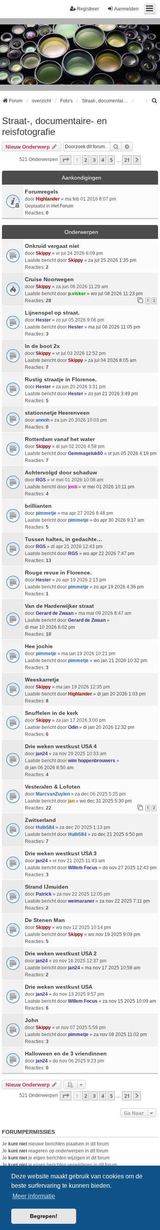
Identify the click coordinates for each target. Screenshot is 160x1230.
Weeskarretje (42, 679)
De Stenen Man (45, 920)
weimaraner (81, 901)
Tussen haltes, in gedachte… (63, 539)
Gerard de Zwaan (54, 613)
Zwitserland (40, 820)
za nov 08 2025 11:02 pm (120, 1034)
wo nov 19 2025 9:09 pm (114, 934)
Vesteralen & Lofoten (52, 787)
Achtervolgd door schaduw (61, 472)
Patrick (44, 894)
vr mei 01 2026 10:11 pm (108, 487)
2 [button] (85, 159)
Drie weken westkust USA (58, 987)
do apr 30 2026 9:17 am (119, 520)
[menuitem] (154, 100)
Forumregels (41, 192)
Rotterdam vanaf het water (60, 439)
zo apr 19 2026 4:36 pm (119, 587)
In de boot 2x (42, 346)
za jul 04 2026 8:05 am (112, 360)
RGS (41, 480)
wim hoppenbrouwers (91, 760)
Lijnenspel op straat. (52, 313)
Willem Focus (82, 867)
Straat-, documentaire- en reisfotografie (54, 126)
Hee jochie (39, 646)
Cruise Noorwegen (49, 279)
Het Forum (62, 206)
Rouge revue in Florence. (58, 572)
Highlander (48, 199)
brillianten (38, 506)
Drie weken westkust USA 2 (61, 953)
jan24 (42, 753)
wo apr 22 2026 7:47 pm (108, 553)
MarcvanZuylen (53, 794)
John (31, 1020)
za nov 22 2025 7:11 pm (124, 901)
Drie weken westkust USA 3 (61, 853)
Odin (73, 727)
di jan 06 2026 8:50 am (49, 767)
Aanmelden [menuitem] (126, 9)
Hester (43, 320)
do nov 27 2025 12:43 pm (130, 867)
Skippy (43, 253)
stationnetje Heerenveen (57, 413)
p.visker (77, 293)
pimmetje (46, 513)
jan (71, 801)
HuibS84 (45, 827)
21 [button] (127, 159)
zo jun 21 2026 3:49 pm (113, 393)
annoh (42, 420)
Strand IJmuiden (46, 887)
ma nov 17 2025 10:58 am (112, 968)
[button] (65, 159)
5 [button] (111, 159)
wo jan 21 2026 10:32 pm (120, 660)
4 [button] (102, 159)
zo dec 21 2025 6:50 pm (117, 834)
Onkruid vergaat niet (52, 246)
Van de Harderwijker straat (59, 606)
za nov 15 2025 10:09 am (129, 1001)
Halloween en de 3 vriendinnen (66, 1053)
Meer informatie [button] (33, 1196)
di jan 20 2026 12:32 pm (108, 727)
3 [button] (94, 159)
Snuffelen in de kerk (51, 713)
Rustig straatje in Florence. (61, 379)
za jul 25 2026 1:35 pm (112, 260)
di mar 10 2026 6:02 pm (50, 627)
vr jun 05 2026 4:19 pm (132, 453)
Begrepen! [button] (43, 1216)
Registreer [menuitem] (88, 9)
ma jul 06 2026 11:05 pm (114, 327)
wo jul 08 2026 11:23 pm (117, 293)
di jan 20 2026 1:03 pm (121, 694)
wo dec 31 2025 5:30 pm (106, 801)
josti (72, 487)
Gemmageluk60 (85, 453)
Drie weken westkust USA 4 (61, 746)
